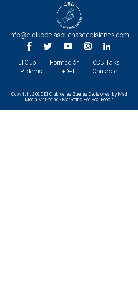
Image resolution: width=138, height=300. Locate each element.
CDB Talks (106, 62)
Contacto (105, 71)
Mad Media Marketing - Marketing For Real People (76, 97)
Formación (64, 62)
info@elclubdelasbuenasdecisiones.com (69, 35)
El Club (27, 62)
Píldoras (31, 71)
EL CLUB (69, 28)
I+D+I (67, 71)
